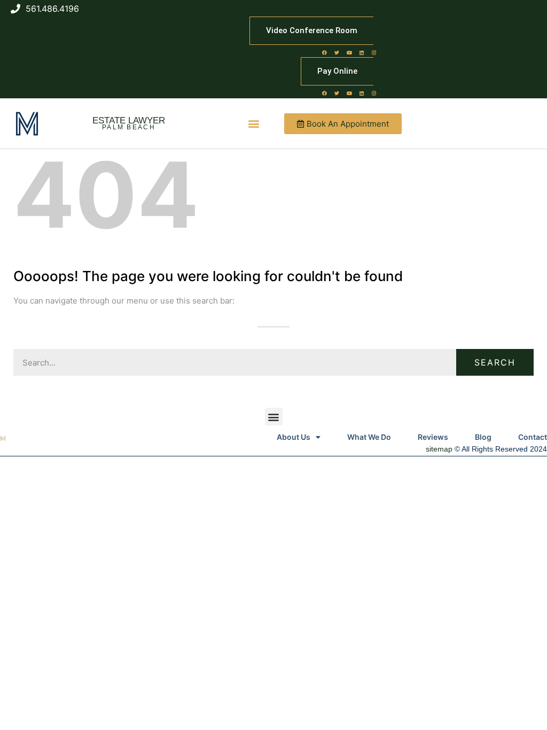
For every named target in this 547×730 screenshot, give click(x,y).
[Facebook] (325, 52)
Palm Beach (128, 127)
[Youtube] (349, 52)
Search (494, 362)
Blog (483, 436)
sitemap (439, 449)
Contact (532, 436)
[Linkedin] (361, 52)
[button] (254, 124)
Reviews (433, 436)
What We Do (369, 436)
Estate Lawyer (128, 120)
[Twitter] (337, 52)
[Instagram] (374, 52)
